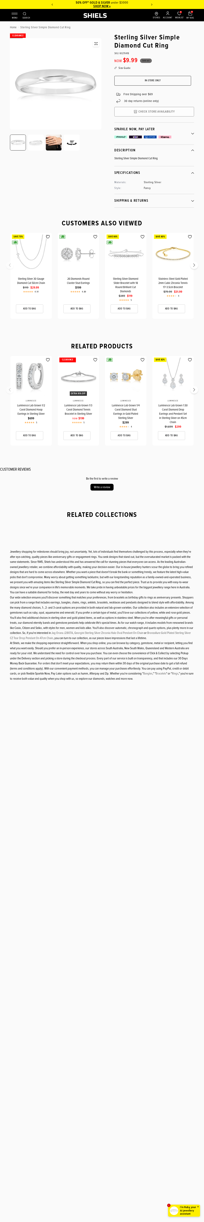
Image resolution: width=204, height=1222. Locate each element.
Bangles (147, 674)
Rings (175, 674)
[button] (12, 266)
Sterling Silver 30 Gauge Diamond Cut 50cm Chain (31, 281)
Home (13, 27)
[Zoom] (96, 44)
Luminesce (31, 401)
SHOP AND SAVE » (113, 6)
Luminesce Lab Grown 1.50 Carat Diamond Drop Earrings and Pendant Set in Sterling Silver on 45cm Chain (173, 414)
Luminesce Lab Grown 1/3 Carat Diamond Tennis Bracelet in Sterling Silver (78, 409)
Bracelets (161, 674)
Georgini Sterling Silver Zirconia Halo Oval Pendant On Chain (108, 633)
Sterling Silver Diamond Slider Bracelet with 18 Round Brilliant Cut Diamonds (125, 285)
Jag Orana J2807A (62, 633)
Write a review (102, 487)
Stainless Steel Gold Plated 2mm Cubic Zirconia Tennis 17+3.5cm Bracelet (173, 283)
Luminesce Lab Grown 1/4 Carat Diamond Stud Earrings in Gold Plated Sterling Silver (126, 412)
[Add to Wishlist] (48, 237)
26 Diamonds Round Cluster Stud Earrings (78, 281)
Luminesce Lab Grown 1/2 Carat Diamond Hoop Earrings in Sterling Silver (31, 409)
